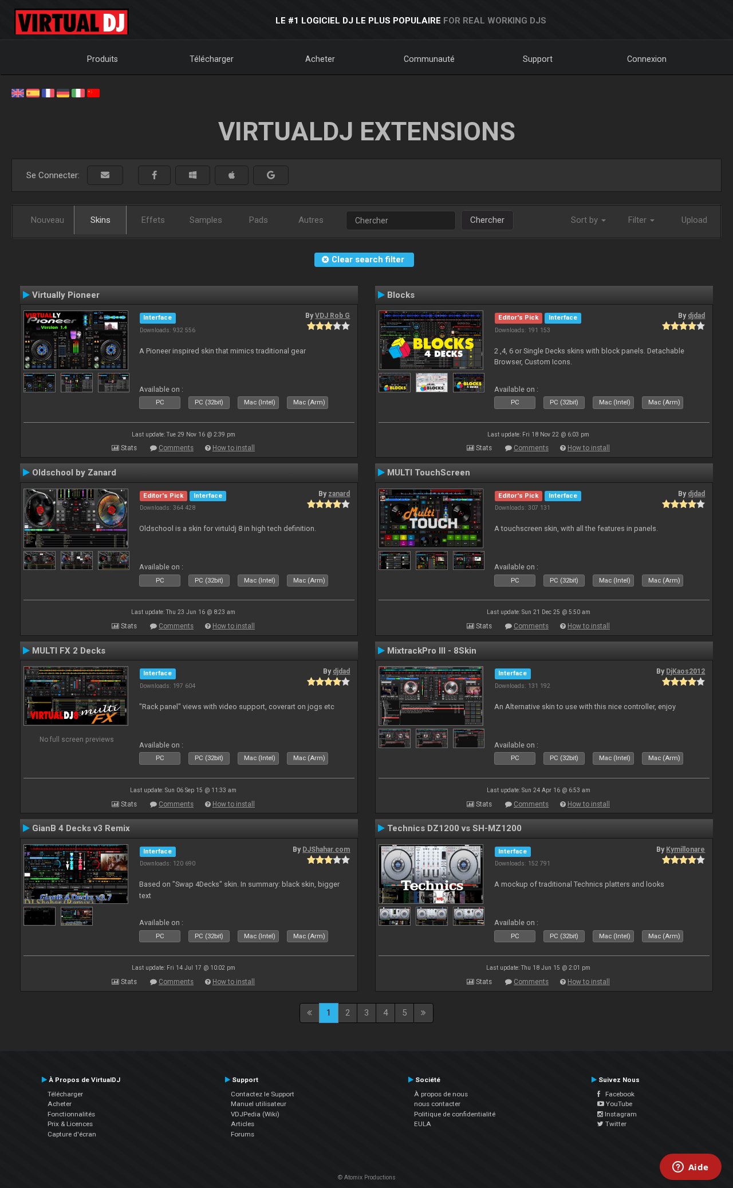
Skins (100, 220)
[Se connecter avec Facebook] (154, 176)
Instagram (620, 1114)
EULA (422, 1124)
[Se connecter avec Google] (271, 176)
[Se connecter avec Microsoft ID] (192, 176)
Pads (258, 220)
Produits (102, 59)
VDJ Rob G (332, 316)
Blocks (401, 295)
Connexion (647, 59)
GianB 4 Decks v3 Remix (81, 828)
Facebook (617, 1094)
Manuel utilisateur (258, 1104)
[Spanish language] (32, 92)
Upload (694, 220)
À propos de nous (441, 1094)
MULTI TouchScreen (428, 472)
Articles (242, 1124)
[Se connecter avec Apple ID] (232, 176)
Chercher (487, 220)
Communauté (429, 59)
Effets (153, 220)
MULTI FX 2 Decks (68, 651)
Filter (638, 220)
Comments (176, 448)
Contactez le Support (262, 1094)
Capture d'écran (72, 1134)
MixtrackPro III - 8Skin (431, 651)
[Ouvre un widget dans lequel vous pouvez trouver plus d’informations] (690, 1168)
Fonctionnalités (71, 1114)
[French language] (48, 92)
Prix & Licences (70, 1124)
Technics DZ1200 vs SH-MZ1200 (454, 828)
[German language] (63, 92)
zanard (339, 494)
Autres (311, 220)
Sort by (585, 220)
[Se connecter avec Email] (105, 176)
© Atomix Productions (367, 1177)
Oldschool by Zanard (74, 472)
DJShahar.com (326, 849)
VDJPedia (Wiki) (255, 1114)
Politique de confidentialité (454, 1114)
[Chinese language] (93, 92)
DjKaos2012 (685, 671)
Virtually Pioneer (66, 295)
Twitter (615, 1124)
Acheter (320, 59)
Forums (242, 1134)
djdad (696, 316)
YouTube (618, 1104)
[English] (17, 92)
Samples (206, 220)
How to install (233, 448)
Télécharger (212, 59)
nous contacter (437, 1104)
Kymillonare (685, 849)
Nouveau (47, 220)
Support (538, 59)
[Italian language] (78, 92)
